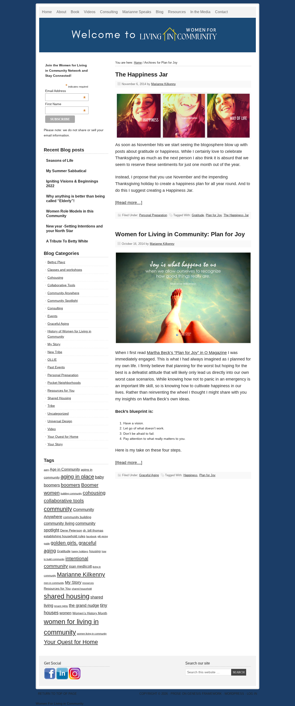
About (61, 12)
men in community (54, 583)
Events (52, 316)
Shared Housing (59, 398)
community (58, 509)
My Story (53, 344)
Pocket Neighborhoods (64, 382)
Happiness (190, 475)
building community (71, 493)
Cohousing (55, 277)
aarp (46, 469)
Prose (176, 693)
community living (59, 523)
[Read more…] (128, 202)
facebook (91, 536)
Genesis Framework (204, 693)
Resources (177, 12)
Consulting (109, 12)
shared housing (66, 596)
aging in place (77, 477)
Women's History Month (89, 613)
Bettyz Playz (56, 262)
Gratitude (198, 215)
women (65, 613)
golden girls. (64, 542)
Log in (252, 693)
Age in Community (65, 469)
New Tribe (54, 352)
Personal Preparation (153, 215)
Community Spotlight (62, 300)
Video (51, 429)
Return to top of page (57, 693)
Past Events (56, 367)
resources (88, 583)
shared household (82, 588)
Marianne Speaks (135, 12)
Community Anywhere (63, 293)
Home (47, 12)
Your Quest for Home (62, 436)
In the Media (199, 12)
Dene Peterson (71, 530)
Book (75, 12)
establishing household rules (64, 536)
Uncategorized (58, 413)
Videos (89, 12)
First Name (65, 104)
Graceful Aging (149, 475)
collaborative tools (64, 500)
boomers (70, 484)
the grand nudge (84, 605)
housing (95, 551)
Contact (221, 12)
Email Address (65, 91)
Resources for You (60, 390)
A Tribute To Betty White (67, 241)
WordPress (234, 693)
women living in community (92, 633)
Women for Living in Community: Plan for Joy (180, 234)
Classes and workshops (64, 270)
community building (77, 517)
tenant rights (61, 606)
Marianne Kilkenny (163, 84)
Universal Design (59, 421)
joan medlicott (80, 566)
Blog (159, 12)
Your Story (55, 444)
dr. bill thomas (93, 530)
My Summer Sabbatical (66, 171)
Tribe (51, 406)
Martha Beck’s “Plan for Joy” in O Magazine (187, 352)
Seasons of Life (59, 160)
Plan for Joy (214, 215)
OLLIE (52, 359)
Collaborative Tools (61, 285)
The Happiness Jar (141, 74)
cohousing (94, 492)
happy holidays (79, 551)
